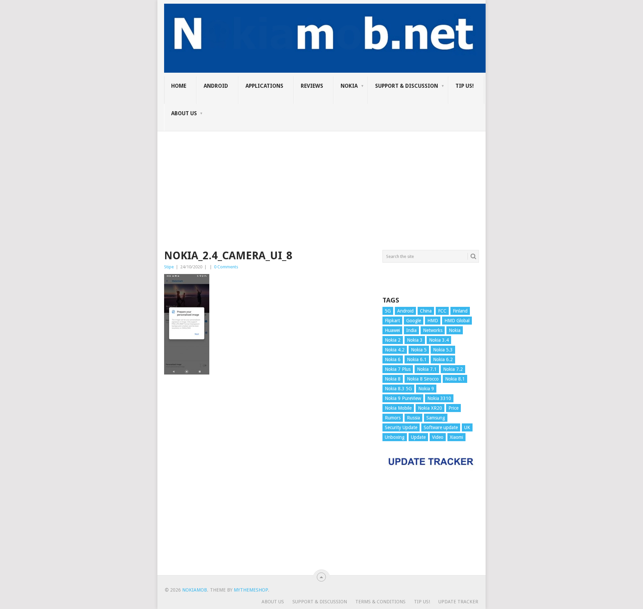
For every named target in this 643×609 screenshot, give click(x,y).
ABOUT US (184, 113)
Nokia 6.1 (417, 359)
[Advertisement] (321, 178)
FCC (442, 311)
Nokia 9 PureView (403, 398)
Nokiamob (194, 590)
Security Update (401, 427)
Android (216, 86)
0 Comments (226, 266)
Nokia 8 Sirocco (423, 379)
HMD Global (457, 320)
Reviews (312, 86)
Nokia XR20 (430, 408)
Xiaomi (456, 437)
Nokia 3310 (439, 398)
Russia (413, 417)
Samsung (435, 417)
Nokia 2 (393, 340)
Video (437, 437)
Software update (441, 427)
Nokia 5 (419, 349)
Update (418, 437)
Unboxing (395, 437)
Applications (264, 86)
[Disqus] (268, 478)
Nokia (349, 86)
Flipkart (392, 320)
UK (467, 427)
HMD (432, 320)
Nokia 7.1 (427, 369)
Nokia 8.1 (455, 379)
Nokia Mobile (398, 408)
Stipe (169, 266)
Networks (432, 330)
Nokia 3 (415, 340)
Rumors (393, 417)
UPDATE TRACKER (458, 601)
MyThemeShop (251, 590)
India (411, 330)
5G (388, 311)
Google (413, 320)
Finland (460, 311)
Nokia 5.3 (443, 349)
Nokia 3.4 (439, 340)
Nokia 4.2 (395, 349)
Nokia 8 (393, 379)
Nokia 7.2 (453, 369)
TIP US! (464, 86)
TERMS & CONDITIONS (380, 601)
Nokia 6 (393, 359)
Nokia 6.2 (443, 359)
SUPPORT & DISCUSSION (406, 86)
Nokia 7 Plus (398, 369)
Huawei (392, 330)
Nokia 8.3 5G (398, 388)
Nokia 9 (426, 388)
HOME (178, 86)
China (426, 311)
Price (453, 408)
